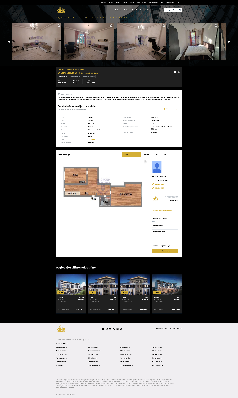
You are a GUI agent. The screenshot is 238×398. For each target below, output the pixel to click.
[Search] (180, 10)
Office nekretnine (125, 351)
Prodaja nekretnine (126, 365)
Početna (118, 10)
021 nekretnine (125, 347)
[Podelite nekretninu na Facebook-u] (175, 72)
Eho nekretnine (93, 354)
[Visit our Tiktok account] (121, 329)
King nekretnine (61, 361)
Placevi (125, 2)
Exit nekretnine (93, 358)
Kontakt (126, 10)
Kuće (111, 2)
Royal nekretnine (61, 351)
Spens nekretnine (126, 354)
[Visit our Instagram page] (107, 329)
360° (178, 2)
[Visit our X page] (114, 329)
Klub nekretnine (61, 354)
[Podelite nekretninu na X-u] (179, 72)
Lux (162, 2)
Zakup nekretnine (94, 365)
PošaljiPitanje (165, 251)
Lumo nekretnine (157, 365)
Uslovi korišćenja (176, 329)
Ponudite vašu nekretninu (140, 10)
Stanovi (103, 2)
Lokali (118, 2)
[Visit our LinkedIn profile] (117, 329)
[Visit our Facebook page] (103, 329)
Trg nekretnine (93, 361)
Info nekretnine (157, 347)
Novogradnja (170, 2)
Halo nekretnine (157, 351)
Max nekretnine (157, 358)
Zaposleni (155, 10)
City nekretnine (93, 347)
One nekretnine (157, 361)
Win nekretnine (157, 354)
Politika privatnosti (162, 329)
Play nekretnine (125, 358)
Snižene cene (153, 2)
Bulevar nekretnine (94, 351)
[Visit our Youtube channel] (110, 329)
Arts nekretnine (125, 361)
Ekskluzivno (141, 2)
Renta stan (59, 365)
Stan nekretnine (61, 358)
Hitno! (132, 2)
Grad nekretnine (61, 347)
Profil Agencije (174, 200)
